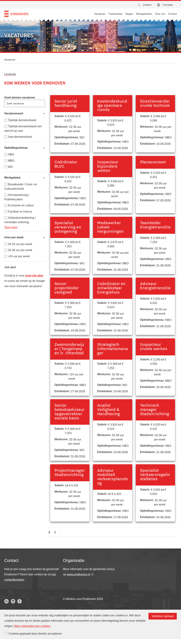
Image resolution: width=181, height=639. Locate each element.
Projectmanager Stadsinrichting (69, 473)
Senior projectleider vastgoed (66, 288)
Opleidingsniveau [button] (16, 147)
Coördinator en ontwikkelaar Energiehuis (111, 288)
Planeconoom (153, 162)
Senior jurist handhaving (65, 103)
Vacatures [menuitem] (99, 13)
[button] (144, 4)
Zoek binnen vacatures (19, 97)
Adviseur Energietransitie (155, 286)
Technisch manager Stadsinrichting (154, 409)
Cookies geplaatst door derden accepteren (35, 633)
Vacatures (9, 59)
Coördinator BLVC (65, 164)
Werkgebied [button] (12, 177)
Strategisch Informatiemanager (112, 349)
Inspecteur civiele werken (153, 347)
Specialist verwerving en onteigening (67, 227)
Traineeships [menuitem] (115, 13)
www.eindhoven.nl (78, 574)
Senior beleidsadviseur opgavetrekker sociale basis (69, 411)
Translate (167, 4)
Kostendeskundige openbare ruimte (112, 105)
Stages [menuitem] (129, 13)
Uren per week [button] (14, 237)
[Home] (16, 13)
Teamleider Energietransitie (155, 225)
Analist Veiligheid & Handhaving (108, 409)
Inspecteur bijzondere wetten (107, 166)
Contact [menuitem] (172, 13)
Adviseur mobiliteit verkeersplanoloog (112, 477)
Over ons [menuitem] (160, 13)
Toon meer (10, 227)
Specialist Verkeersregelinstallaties (155, 475)
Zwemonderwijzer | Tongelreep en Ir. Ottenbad (69, 349)
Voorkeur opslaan (163, 616)
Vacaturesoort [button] (13, 113)
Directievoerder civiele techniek (155, 103)
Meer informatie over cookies (32, 626)
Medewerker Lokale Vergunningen (110, 227)
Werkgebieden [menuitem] (144, 13)
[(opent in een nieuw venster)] (6, 601)
